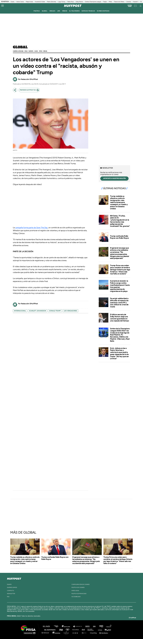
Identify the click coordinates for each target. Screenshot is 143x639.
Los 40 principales (58, 626)
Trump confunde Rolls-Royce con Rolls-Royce (119, 237)
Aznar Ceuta (20, 1)
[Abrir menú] (2, 5)
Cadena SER (87, 626)
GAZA (36, 51)
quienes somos (12, 587)
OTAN (40, 51)
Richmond (46, 632)
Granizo (128, 1)
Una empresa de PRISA (29, 628)
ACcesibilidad (76, 596)
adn (101, 626)
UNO (62, 629)
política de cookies (78, 587)
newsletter (11, 593)
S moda (85, 632)
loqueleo (94, 632)
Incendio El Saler (40, 1)
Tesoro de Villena (119, 1)
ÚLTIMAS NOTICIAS (103, 11)
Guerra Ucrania (18, 51)
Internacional (20, 311)
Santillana (67, 626)
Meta (110, 1)
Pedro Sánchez (51, 1)
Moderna (56, 632)
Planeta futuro (99, 629)
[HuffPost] (14, 578)
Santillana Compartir (78, 626)
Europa (31, 51)
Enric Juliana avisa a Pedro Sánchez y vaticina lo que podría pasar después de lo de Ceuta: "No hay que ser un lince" (119, 353)
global (44, 11)
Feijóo (105, 1)
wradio (68, 629)
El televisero (74, 11)
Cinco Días (76, 629)
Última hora (130, 6)
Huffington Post (50, 629)
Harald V (135, 1)
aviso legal (75, 590)
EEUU (25, 51)
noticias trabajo (88, 11)
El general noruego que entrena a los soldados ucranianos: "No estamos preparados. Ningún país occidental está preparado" (119, 253)
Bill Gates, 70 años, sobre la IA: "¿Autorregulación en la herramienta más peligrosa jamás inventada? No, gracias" (120, 221)
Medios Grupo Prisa (28, 633)
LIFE (58, 11)
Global (20, 47)
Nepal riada (29, 1)
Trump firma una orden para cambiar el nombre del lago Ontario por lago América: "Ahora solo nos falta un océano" (120, 269)
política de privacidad (79, 593)
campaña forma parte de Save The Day (31, 227)
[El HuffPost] (73, 5)
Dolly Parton (79, 1)
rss (8, 596)
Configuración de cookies (81, 584)
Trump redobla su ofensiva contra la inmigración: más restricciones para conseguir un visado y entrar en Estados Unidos (119, 202)
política (37, 11)
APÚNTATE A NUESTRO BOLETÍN (114, 178)
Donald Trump (55, 311)
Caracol (108, 626)
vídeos (64, 11)
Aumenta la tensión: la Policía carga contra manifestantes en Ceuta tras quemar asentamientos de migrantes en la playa (120, 286)
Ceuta (12, 1)
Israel (45, 51)
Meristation (104, 632)
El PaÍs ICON (76, 632)
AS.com (94, 626)
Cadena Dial (84, 629)
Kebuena (107, 629)
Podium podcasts (67, 632)
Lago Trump (61, 1)
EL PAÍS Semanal (91, 629)
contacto (10, 590)
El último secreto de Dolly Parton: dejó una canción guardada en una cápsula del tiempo (119, 317)
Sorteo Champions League (93, 1)
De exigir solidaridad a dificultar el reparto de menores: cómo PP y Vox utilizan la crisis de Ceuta (119, 302)
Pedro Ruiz (70, 1)
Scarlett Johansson (37, 311)
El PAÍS (47, 626)
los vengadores (70, 311)
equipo (9, 584)
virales (52, 11)
